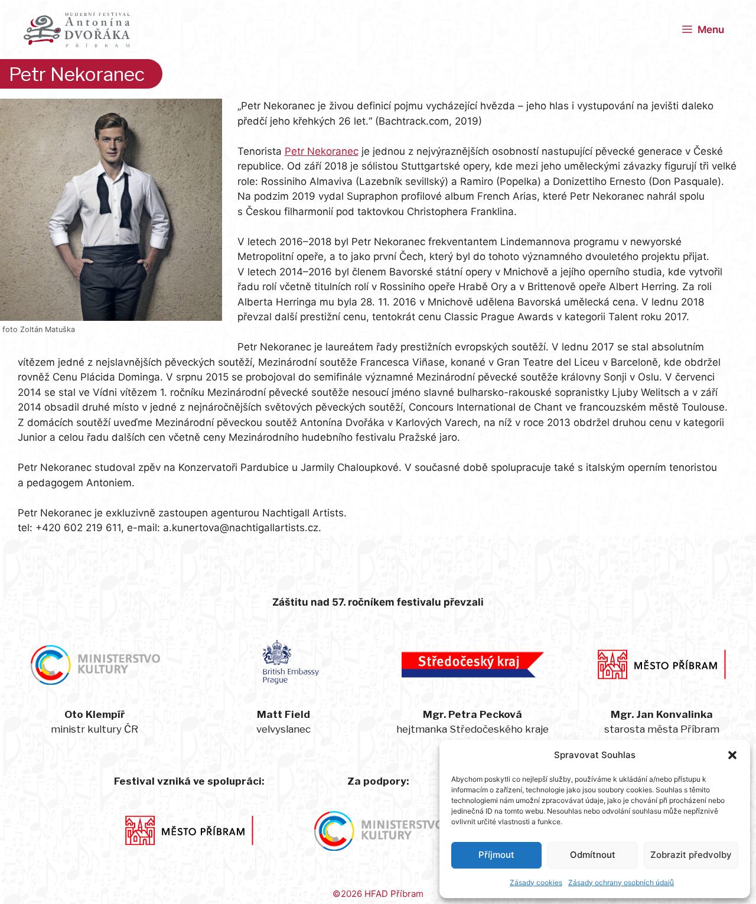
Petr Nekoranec (322, 151)
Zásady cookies (536, 882)
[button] (732, 755)
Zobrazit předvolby (691, 854)
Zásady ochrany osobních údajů (621, 882)
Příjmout (496, 854)
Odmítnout (592, 854)
